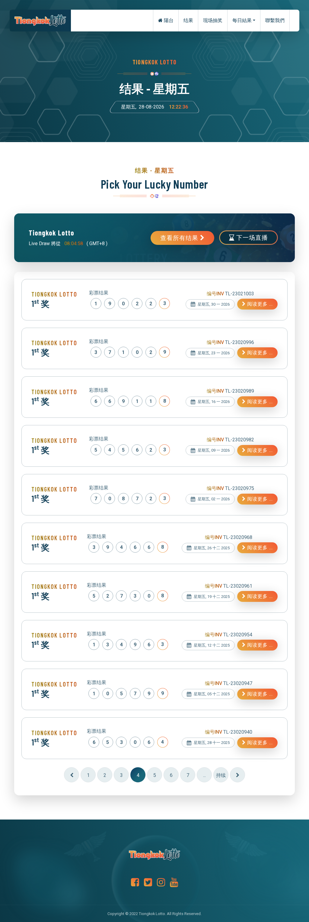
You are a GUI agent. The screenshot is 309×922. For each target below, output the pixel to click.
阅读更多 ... (259, 304)
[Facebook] (135, 883)
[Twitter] (148, 883)
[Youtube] (174, 883)
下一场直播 (251, 237)
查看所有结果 (180, 238)
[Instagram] (161, 883)
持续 (221, 775)
